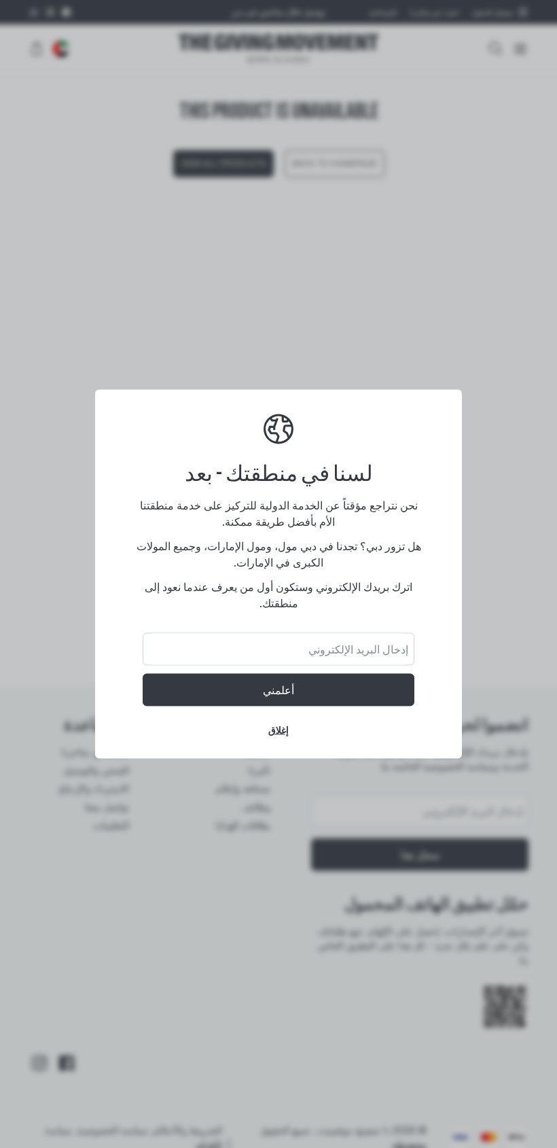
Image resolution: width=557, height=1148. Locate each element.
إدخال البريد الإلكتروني (358, 649)
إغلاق (278, 730)
